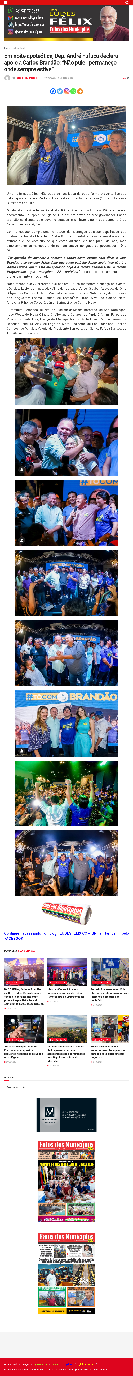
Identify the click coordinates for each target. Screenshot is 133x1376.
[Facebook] (53, 91)
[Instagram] (67, 91)
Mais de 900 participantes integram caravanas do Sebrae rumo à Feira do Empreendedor (65, 993)
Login (26, 1364)
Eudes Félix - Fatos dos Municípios (28, 1369)
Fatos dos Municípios (27, 78)
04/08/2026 (97, 1005)
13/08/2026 (11, 1008)
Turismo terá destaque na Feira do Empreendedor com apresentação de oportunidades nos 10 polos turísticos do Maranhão (66, 1054)
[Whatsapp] (73, 91)
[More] (80, 91)
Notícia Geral (19, 48)
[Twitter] (60, 91)
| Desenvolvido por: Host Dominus (91, 1369)
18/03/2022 (50, 78)
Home (7, 48)
